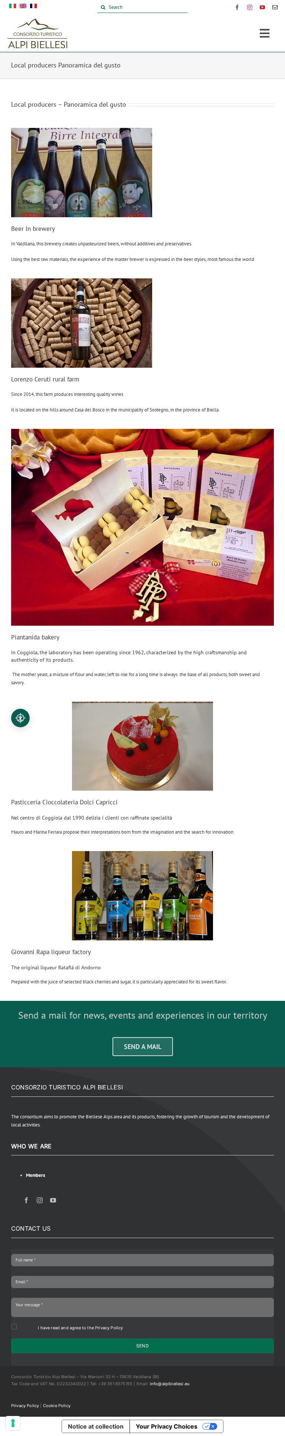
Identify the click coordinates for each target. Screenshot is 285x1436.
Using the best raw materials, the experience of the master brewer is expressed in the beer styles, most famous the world (132, 259)
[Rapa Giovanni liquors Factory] (142, 895)
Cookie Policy (57, 1405)
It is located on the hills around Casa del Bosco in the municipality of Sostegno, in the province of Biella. (115, 410)
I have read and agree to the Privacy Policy (80, 1327)
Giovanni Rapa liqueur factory (51, 952)
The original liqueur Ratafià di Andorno (56, 967)
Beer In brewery (33, 229)
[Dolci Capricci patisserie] (142, 746)
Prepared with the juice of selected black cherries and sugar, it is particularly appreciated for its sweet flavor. (119, 982)
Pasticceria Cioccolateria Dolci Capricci (64, 802)
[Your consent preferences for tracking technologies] (13, 1423)
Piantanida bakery (35, 637)
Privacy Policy (25, 1405)
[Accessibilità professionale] (20, 718)
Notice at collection (96, 1426)
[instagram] (249, 7)
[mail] (275, 7)
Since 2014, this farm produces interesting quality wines (67, 394)
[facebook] (237, 7)
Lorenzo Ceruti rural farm (45, 379)
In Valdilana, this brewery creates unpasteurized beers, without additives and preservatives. (101, 244)
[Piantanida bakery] (142, 433)
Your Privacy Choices (166, 1426)
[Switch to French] (33, 7)
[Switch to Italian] (12, 7)
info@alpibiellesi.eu (170, 1383)
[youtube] (262, 7)
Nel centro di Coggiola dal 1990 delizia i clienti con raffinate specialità (91, 817)
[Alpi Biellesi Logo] (37, 21)
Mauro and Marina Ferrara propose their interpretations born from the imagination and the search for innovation (122, 832)
